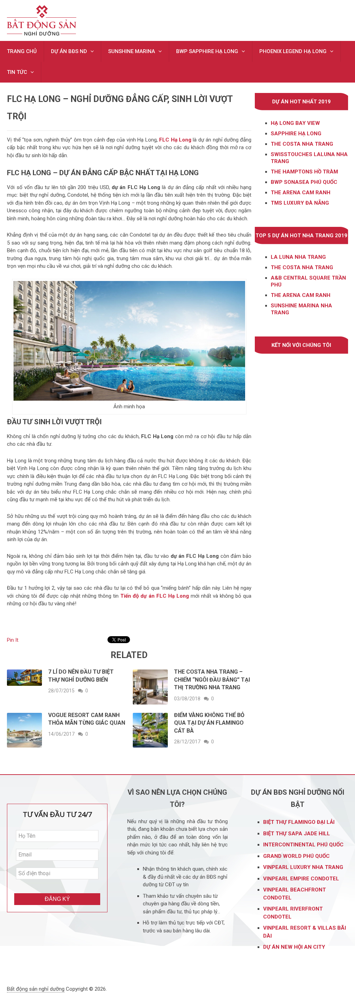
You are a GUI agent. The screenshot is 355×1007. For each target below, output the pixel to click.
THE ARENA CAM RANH (300, 295)
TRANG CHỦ (22, 51)
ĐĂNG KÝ (57, 899)
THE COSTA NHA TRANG (302, 144)
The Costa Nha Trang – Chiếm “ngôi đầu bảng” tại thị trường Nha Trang (212, 679)
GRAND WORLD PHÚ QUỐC (296, 856)
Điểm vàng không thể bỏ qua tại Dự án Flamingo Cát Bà (209, 723)
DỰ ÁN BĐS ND (69, 51)
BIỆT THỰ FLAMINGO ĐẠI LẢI (299, 822)
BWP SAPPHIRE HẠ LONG (207, 51)
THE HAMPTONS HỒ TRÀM (304, 172)
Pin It (12, 640)
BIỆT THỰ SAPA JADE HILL (297, 833)
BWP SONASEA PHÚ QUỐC (304, 182)
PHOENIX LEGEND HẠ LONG (293, 51)
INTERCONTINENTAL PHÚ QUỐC (303, 845)
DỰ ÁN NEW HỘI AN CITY (294, 947)
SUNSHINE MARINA (131, 51)
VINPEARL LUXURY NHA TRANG (304, 867)
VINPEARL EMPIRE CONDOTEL (301, 879)
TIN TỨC (17, 72)
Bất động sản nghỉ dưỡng (35, 989)
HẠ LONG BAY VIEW (295, 123)
